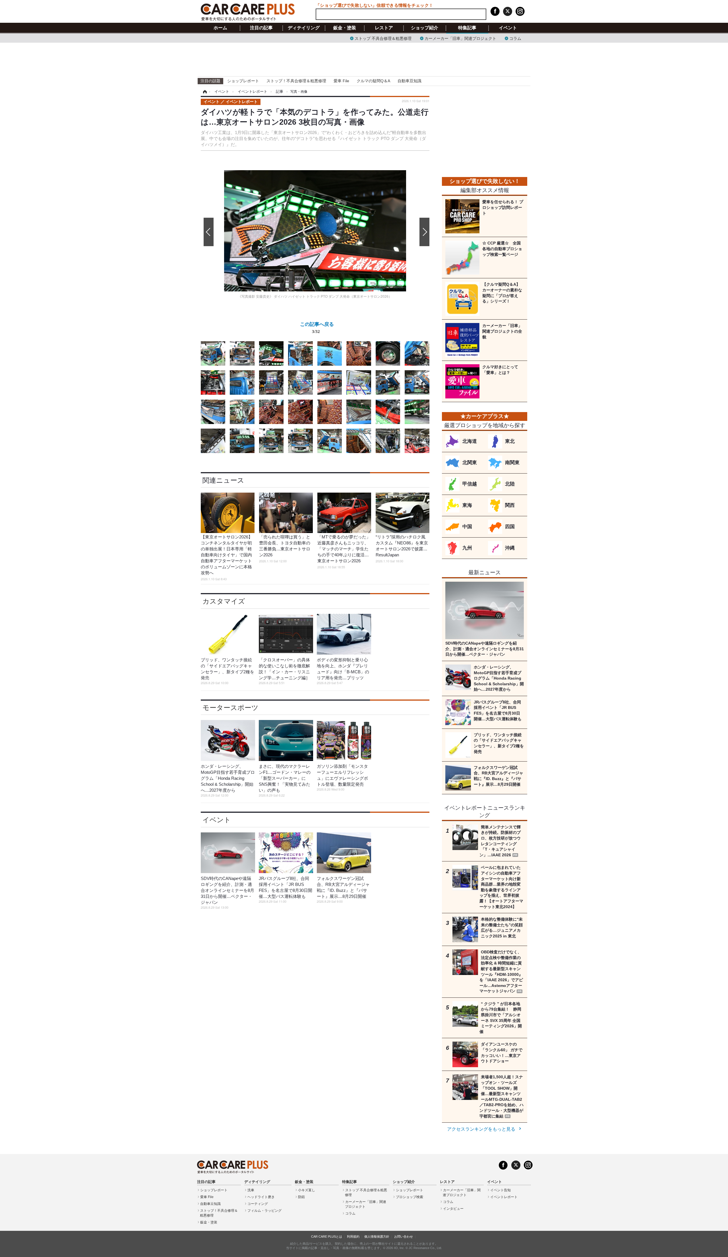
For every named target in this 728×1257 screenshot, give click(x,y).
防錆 (301, 1197)
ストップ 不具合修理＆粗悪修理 (383, 38)
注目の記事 (261, 28)
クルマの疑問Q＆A (373, 81)
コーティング (257, 1204)
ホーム (220, 28)
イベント (508, 28)
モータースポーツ (230, 707)
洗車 (250, 1190)
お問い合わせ (403, 1236)
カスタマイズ (223, 601)
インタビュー (453, 1209)
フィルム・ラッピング (264, 1211)
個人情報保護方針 (376, 1236)
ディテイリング (304, 28)
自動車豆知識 (409, 81)
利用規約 (353, 1236)
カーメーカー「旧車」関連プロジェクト (460, 38)
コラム (515, 38)
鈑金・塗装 (344, 28)
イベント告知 (500, 1190)
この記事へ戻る (317, 327)
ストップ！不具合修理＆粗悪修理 (296, 81)
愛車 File (341, 81)
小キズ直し (306, 1190)
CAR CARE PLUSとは (326, 1236)
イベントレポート (504, 1197)
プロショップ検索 (409, 1197)
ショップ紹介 (424, 28)
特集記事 (467, 28)
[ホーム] (204, 92)
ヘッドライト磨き (261, 1197)
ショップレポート (243, 81)
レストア (384, 28)
